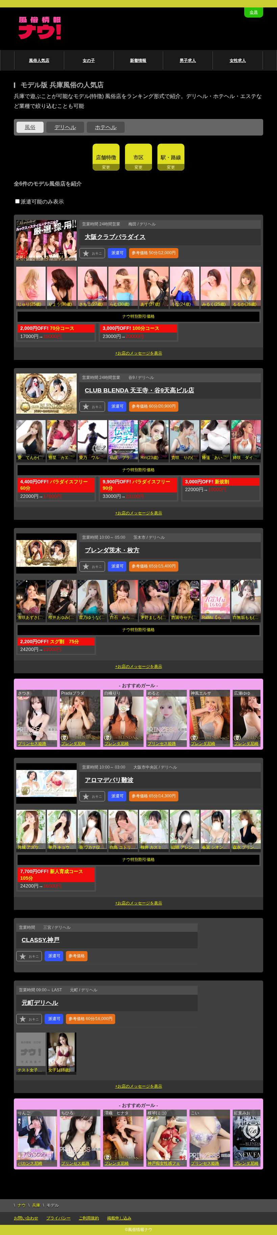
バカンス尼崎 (30, 1163)
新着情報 (138, 60)
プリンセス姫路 (32, 743)
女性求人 (238, 60)
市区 (138, 157)
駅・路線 (171, 157)
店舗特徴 (106, 157)
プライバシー (58, 1218)
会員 (254, 12)
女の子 (89, 60)
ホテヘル (106, 127)
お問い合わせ (26, 1218)
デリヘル (65, 127)
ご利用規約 (89, 1218)
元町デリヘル (40, 1002)
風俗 (30, 127)
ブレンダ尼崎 (73, 743)
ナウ (22, 1205)
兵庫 (36, 1205)
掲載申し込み (119, 1218)
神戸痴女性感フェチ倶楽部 (167, 1163)
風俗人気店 (39, 60)
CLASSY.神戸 (40, 940)
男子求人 (188, 60)
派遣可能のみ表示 (42, 201)
